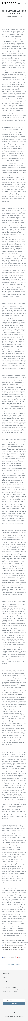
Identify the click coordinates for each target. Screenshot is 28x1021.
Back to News (15, 964)
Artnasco (11, 1016)
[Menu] (25, 3)
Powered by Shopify (18, 1016)
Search (5, 977)
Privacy (5, 981)
